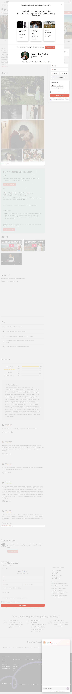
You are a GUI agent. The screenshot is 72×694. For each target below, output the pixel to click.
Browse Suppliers (50, 47)
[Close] (61, 4)
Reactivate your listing (45, 61)
